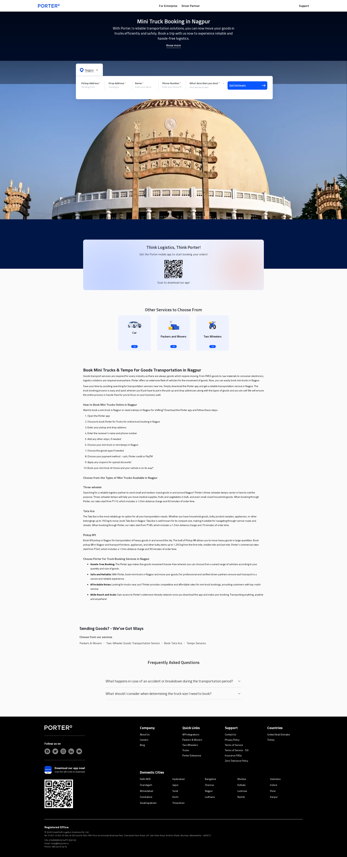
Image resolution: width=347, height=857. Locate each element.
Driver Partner (191, 6)
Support (304, 6)
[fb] (47, 751)
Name (139, 83)
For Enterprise (168, 6)
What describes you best (205, 83)
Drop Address (117, 83)
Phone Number (171, 83)
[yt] (79, 751)
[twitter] (55, 751)
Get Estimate (237, 85)
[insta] (63, 751)
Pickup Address (90, 83)
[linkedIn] (71, 751)
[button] (89, 70)
